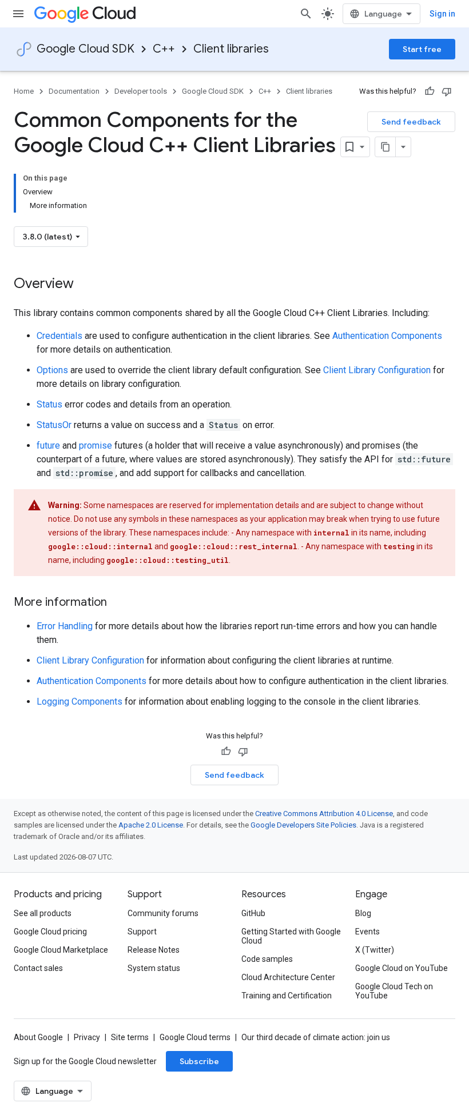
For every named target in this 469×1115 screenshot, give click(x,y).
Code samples (267, 959)
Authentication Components (387, 335)
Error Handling (65, 626)
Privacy (87, 1037)
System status (154, 968)
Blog (363, 913)
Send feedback (411, 122)
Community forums (163, 913)
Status (49, 404)
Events (367, 931)
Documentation (74, 91)
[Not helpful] (446, 91)
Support (142, 931)
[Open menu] (18, 13)
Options (52, 370)
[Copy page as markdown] (385, 147)
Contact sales (38, 968)
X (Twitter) (374, 949)
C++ (164, 49)
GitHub (253, 913)
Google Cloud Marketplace (61, 949)
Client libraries (231, 49)
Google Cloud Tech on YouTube (394, 991)
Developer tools (140, 91)
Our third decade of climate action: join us (315, 1037)
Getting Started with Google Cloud (291, 936)
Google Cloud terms (195, 1037)
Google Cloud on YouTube (401, 968)
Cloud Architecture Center (288, 977)
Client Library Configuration (377, 370)
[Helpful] (429, 91)
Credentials (59, 335)
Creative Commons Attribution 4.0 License (324, 813)
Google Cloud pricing (50, 931)
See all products (42, 913)
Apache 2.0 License (150, 825)
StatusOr (54, 424)
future (48, 445)
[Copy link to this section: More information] (118, 603)
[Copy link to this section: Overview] (85, 284)
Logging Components (79, 701)
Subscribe (199, 1061)
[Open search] (306, 14)
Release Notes (154, 949)
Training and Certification (286, 995)
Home (24, 91)
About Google (38, 1037)
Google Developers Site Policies (303, 825)
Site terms (130, 1037)
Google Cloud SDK (85, 49)
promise (95, 445)
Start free (422, 49)
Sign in (442, 13)
